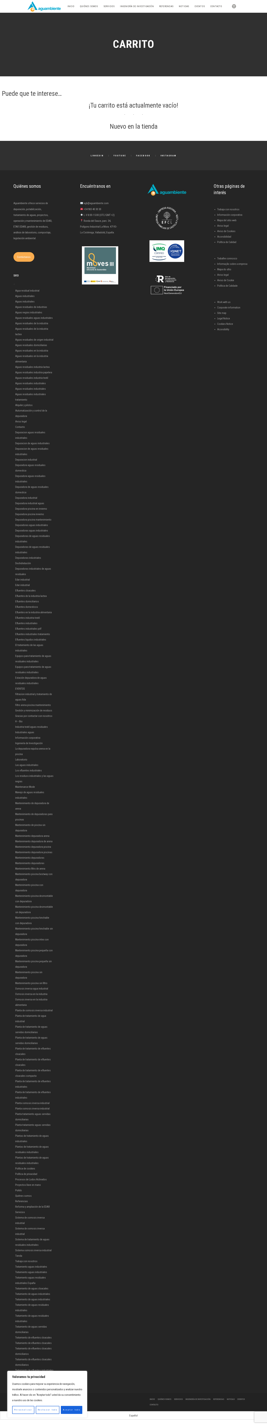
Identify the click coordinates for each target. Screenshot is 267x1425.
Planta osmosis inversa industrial (32, 1103)
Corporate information (228, 307)
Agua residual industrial (27, 290)
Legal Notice (223, 318)
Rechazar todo (47, 1410)
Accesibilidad (224, 236)
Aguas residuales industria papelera (33, 372)
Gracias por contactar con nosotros (33, 715)
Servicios (20, 1212)
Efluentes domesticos (26, 606)
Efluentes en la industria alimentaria (33, 612)
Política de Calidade (227, 285)
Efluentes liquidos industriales (30, 639)
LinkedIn (97, 155)
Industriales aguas (24, 732)
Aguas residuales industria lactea (32, 367)
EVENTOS (20, 688)
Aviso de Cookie (225, 280)
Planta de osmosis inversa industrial (34, 1010)
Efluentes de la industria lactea (31, 596)
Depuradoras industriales (28, 557)
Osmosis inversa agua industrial (31, 988)
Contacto (20, 427)
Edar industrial (22, 579)
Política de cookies (25, 1168)
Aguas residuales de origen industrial (34, 339)
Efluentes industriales (26, 623)
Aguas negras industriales (28, 312)
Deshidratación (23, 563)
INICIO (152, 1399)
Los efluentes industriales (28, 770)
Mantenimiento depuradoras (29, 857)
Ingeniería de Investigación (29, 743)
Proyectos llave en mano (28, 1184)
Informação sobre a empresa (232, 263)
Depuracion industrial (26, 459)
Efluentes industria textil (27, 617)
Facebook (143, 155)
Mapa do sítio (224, 269)
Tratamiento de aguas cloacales (31, 1288)
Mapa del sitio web (226, 220)
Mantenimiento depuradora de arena (33, 841)
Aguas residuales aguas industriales (34, 317)
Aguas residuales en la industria (31, 350)
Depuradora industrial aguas (29, 503)
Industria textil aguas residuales (31, 726)
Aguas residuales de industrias (31, 307)
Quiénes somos (23, 1195)
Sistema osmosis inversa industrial (33, 1250)
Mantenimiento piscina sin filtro (31, 983)
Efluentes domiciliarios (27, 601)
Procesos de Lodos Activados (31, 1179)
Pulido (18, 1190)
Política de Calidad (226, 242)
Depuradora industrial (26, 497)
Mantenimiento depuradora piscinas (33, 852)
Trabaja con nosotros (26, 1261)
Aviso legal (21, 421)
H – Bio (19, 721)
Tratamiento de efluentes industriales (34, 1370)
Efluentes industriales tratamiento (32, 634)
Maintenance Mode (25, 786)
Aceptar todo (71, 1410)
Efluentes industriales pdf (28, 628)
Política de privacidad (26, 1174)
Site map (221, 313)
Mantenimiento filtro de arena (30, 868)
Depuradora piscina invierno (29, 514)
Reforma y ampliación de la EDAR (32, 1206)
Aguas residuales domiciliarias (31, 345)
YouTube (120, 155)
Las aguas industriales (26, 765)
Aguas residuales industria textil (31, 377)
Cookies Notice (225, 323)
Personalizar (23, 1410)
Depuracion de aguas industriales (32, 443)
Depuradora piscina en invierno (31, 508)
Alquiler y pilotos (24, 405)
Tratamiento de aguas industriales (32, 1293)
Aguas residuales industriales (30, 383)
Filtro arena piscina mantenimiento (33, 705)
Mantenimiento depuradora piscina (33, 846)
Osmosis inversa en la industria (31, 994)
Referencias (21, 1201)
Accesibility (223, 329)
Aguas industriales (25, 296)
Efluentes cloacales (25, 590)
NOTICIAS (231, 1399)
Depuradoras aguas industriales (31, 525)
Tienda (18, 1255)
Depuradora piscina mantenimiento (33, 519)
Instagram (168, 155)
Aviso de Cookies (226, 231)
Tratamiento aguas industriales (31, 1266)
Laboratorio (21, 759)
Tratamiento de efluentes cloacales (33, 1337)
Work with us (223, 302)
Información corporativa (27, 737)
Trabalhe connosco (227, 258)
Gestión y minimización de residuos (33, 710)
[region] (47, 1394)
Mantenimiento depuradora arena (32, 835)
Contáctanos (24, 257)
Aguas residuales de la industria (31, 323)
